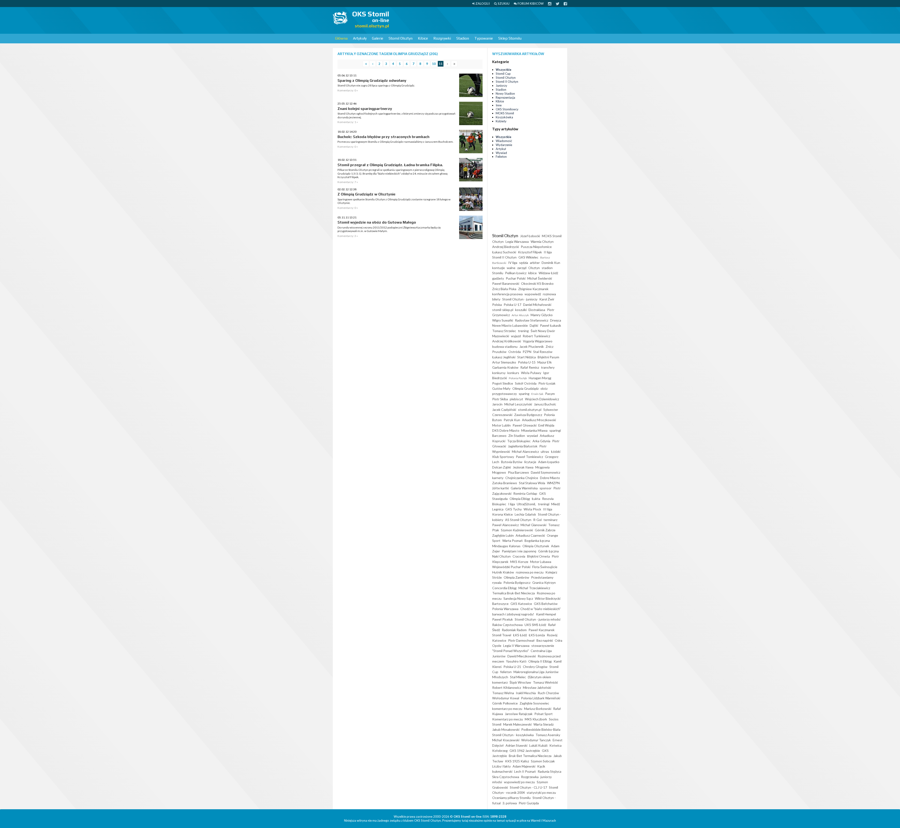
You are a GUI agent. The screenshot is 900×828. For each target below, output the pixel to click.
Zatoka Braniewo (504, 483)
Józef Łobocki (530, 236)
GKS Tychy (513, 509)
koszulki (521, 310)
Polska (497, 305)
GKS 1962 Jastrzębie (525, 751)
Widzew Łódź (548, 273)
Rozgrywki (442, 38)
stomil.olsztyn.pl (529, 410)
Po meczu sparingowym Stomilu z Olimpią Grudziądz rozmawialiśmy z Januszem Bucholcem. (396, 141)
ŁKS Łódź (520, 635)
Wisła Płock (532, 509)
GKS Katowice (521, 604)
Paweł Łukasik (550, 325)
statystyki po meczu (541, 792)
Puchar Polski (515, 278)
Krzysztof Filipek (530, 252)
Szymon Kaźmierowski (517, 530)
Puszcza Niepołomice (536, 247)
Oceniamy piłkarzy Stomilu (511, 798)
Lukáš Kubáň (538, 745)
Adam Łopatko (548, 462)
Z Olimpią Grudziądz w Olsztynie (366, 194)
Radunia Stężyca (549, 771)
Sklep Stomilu (509, 38)
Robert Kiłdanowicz (506, 687)
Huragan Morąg (540, 378)
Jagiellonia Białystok (522, 446)
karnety (497, 478)
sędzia (523, 263)
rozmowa (549, 294)
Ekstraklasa (537, 310)
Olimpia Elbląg (520, 499)
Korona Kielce (502, 514)
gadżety (498, 278)
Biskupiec (499, 504)
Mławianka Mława (534, 430)
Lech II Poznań (525, 771)
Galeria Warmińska (524, 488)
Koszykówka (504, 117)
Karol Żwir (546, 299)
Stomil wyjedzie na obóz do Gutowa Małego (377, 222)
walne (511, 268)
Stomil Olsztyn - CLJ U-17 (528, 787)
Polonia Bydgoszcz (516, 582)
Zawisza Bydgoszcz (528, 415)
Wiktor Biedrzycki (547, 598)
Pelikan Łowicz (515, 273)
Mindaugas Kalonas (506, 546)
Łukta (536, 499)
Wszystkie (503, 69)
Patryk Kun (512, 420)
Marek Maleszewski (517, 724)
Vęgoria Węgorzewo (537, 341)
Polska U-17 (512, 305)
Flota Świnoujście (544, 567)
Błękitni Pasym (548, 357)
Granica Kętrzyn (544, 582)
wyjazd (516, 336)
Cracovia (519, 556)
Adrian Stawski (516, 745)
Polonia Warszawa (505, 609)
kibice (532, 273)
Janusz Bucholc (545, 404)
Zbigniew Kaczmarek (533, 289)
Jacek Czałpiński (504, 410)
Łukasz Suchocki (504, 252)
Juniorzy (501, 85)
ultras (545, 451)
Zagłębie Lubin (503, 535)
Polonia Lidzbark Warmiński (540, 698)
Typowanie (483, 38)
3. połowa (509, 803)
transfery (548, 367)
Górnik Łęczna (548, 551)
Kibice (423, 38)
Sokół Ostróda (525, 383)
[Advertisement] (482, 19)
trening (523, 331)
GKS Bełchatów (546, 604)
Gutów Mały (501, 388)
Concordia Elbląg (504, 588)
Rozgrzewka (530, 777)
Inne (499, 105)
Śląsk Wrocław (520, 682)
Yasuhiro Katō (516, 661)
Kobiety (501, 121)
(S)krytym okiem (539, 677)
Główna (341, 38)
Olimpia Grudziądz (525, 388)
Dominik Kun (551, 263)
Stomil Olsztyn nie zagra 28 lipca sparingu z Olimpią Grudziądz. (376, 85)
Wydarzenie (504, 145)
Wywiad (501, 153)
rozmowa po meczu (530, 572)
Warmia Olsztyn (542, 242)
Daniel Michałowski (537, 305)
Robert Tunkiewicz (536, 336)
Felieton (501, 156)
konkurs (513, 373)
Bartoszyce (500, 604)
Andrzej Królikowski (506, 341)
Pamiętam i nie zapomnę (519, 551)
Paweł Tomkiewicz (529, 457)
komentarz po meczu (507, 709)
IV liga (512, 263)
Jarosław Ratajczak (518, 714)
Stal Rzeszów (542, 352)
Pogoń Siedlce (502, 383)
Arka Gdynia (541, 441)
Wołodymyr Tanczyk (536, 740)
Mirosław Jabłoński (537, 687)
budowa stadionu (505, 346)
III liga (547, 509)
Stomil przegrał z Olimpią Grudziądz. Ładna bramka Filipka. (390, 165)
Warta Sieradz (543, 724)
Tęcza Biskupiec (519, 441)
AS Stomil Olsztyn (518, 520)
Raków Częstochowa (507, 625)
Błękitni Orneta (538, 556)
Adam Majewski (524, 766)
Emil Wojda (546, 425)
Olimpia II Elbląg (540, 661)
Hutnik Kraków (503, 572)
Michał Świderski (539, 278)
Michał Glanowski (533, 525)
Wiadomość (504, 141)
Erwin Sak (537, 394)
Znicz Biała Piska (504, 289)
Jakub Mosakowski (505, 729)
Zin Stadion (516, 436)
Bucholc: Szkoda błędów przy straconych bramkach (383, 137)
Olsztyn (534, 268)
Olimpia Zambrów (516, 577)
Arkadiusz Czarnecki (530, 535)
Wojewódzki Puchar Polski (511, 567)
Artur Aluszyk (520, 315)
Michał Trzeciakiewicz (534, 588)
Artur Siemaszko (504, 362)
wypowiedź (533, 294)
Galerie (377, 38)
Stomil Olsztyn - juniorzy (519, 299)
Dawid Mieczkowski (521, 656)
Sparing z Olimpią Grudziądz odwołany (372, 80)
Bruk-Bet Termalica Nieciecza (530, 756)
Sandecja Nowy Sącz (518, 598)
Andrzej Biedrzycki (505, 247)
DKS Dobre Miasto (505, 430)
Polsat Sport (543, 714)
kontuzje (498, 268)
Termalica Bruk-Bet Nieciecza (513, 593)
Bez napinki (544, 640)
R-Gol (537, 520)
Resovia (548, 499)
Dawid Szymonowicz (545, 472)
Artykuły (360, 38)
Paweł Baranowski (505, 283)
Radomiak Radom (514, 630)
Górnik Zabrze (545, 530)
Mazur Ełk (544, 362)
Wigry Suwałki (502, 320)
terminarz (550, 520)
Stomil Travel (501, 635)
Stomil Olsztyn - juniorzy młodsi (537, 619)
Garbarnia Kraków (505, 367)
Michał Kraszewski (505, 740)
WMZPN (553, 483)
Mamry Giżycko (542, 315)
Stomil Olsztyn (400, 38)
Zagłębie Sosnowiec (534, 703)
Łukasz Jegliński (503, 357)
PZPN (527, 352)
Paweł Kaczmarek (542, 630)
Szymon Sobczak (543, 761)
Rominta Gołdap (525, 493)
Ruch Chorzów (548, 693)
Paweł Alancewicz (505, 525)
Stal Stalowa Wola (532, 483)
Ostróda (514, 352)
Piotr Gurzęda (529, 803)
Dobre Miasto (550, 478)
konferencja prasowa (507, 294)
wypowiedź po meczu (519, 782)
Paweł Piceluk (502, 619)
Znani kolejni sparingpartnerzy (365, 108)
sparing (524, 394)
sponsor (545, 488)
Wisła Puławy (531, 373)
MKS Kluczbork (536, 719)
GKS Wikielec (528, 257)
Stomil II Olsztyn (507, 81)
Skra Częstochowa (505, 777)
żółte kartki (500, 488)
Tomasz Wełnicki (545, 682)
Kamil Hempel (546, 614)
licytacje (530, 462)
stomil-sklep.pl (502, 310)
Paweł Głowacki (524, 425)
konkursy (499, 373)
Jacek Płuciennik (531, 346)
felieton (506, 672)
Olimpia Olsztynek (535, 546)
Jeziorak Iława (523, 467)
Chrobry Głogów (535, 667)
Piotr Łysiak (546, 383)
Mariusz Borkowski (537, 709)
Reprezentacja (505, 97)
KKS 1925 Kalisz (517, 761)
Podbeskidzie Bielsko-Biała (540, 729)
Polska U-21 (512, 667)
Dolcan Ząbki (501, 467)
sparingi (555, 430)
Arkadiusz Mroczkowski (539, 420)
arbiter (535, 263)
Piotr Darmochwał (521, 640)
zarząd (521, 268)
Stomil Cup (503, 73)
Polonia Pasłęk (518, 378)
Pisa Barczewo (518, 472)
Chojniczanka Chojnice (521, 478)
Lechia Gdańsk (525, 514)
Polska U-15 (527, 362)
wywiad (532, 436)
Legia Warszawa (517, 242)
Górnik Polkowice (505, 703)
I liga (511, 504)
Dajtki (534, 325)
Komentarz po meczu (507, 719)
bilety (496, 299)
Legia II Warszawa (516, 646)
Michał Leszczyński (518, 404)
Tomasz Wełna (503, 693)
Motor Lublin (501, 425)
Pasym (550, 394)
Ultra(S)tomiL (526, 504)
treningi (543, 504)
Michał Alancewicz (525, 451)
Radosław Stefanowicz (531, 320)
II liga (548, 252)
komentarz (500, 682)
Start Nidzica (526, 357)
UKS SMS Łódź (535, 625)
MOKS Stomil (505, 113)
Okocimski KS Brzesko (537, 283)
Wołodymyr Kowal (505, 698)
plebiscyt (516, 399)
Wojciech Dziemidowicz (542, 399)
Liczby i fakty (501, 766)
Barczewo (499, 436)
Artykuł (501, 149)
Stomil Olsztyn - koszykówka (513, 735)
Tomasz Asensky (548, 735)
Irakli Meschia (526, 693)
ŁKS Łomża (537, 635)
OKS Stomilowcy (507, 109)
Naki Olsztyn (501, 556)
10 (434, 64)
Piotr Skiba (500, 399)
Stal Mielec (518, 677)
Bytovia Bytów (511, 462)
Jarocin (497, 404)
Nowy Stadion (505, 93)
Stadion (462, 38)
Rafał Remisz (529, 367)
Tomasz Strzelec (504, 331)
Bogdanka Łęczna (537, 541)
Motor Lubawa (540, 562)
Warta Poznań (512, 541)
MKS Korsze (519, 562)
